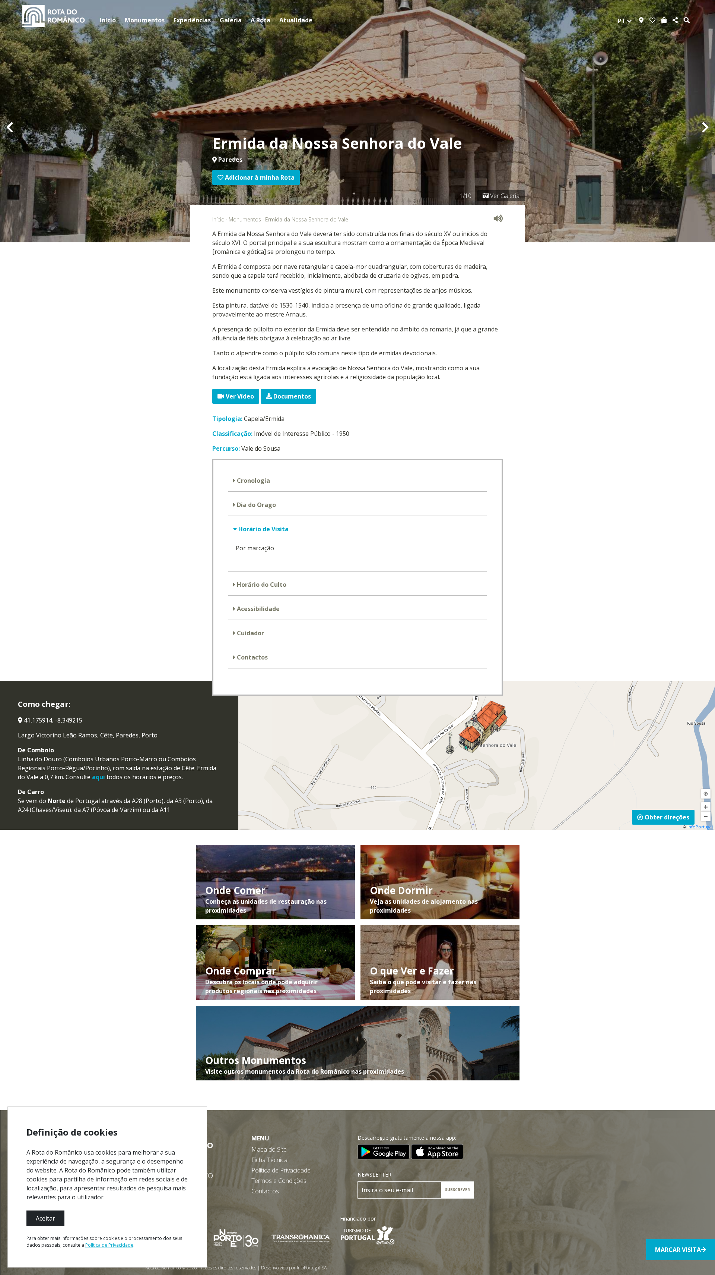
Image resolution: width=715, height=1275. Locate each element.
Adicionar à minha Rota (259, 177)
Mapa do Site (269, 1149)
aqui (98, 777)
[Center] (706, 794)
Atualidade (295, 20)
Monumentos (145, 20)
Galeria (231, 20)
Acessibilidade (257, 609)
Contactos (251, 657)
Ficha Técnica (269, 1160)
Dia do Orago (255, 505)
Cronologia (252, 480)
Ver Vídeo (239, 396)
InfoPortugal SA (312, 1268)
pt (622, 21)
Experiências (192, 20)
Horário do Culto (260, 584)
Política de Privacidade (281, 1170)
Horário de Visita (263, 529)
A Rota (260, 20)
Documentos (291, 396)
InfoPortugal (700, 826)
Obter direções (666, 817)
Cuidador (249, 633)
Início (108, 20)
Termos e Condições (278, 1181)
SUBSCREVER (457, 1189)
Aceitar (45, 1218)
